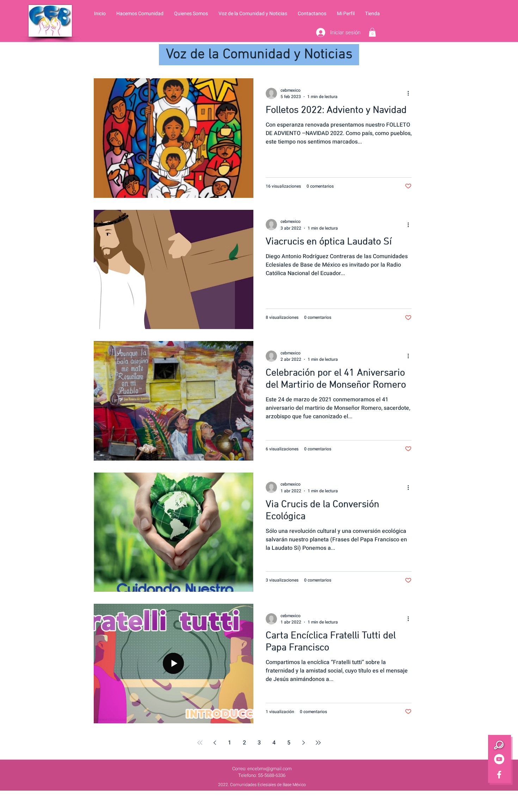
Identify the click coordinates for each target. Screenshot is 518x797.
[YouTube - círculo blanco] (499, 759)
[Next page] (303, 742)
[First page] (199, 742)
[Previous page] (214, 742)
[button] (140, 14)
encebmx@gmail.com (269, 768)
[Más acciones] (410, 93)
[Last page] (318, 742)
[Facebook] (499, 774)
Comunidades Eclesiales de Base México (268, 784)
